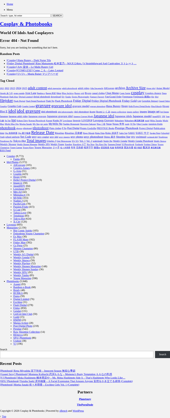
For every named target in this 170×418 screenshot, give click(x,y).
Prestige (17, 328)
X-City (17, 221)
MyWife (17, 197)
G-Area (17, 171)
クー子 (56, 147)
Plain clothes (55, 128)
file (152, 96)
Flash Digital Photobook (35, 101)
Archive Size (136, 88)
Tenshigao (163, 137)
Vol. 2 (89, 141)
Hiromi (165, 106)
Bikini (58, 93)
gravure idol (61, 105)
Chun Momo (112, 93)
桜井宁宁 (88, 147)
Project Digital (146, 128)
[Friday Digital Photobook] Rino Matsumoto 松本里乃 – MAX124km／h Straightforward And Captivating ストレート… (71, 63)
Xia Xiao (91, 144)
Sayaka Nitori (155, 133)
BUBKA (18, 293)
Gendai (17, 311)
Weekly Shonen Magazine (27, 144)
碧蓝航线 (105, 147)
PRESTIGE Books (105, 128)
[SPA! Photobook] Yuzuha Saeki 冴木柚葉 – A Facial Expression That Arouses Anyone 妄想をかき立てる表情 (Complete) (66, 381)
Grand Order (164, 101)
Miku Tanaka (156, 120)
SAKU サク (142, 133)
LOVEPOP (86, 120)
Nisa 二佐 (101, 124)
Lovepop (11, 224)
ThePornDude (85, 404)
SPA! (133, 137)
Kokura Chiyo (22, 120)
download (56, 96)
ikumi (92, 111)
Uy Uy (75, 141)
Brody (16, 290)
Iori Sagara (164, 112)
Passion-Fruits (20, 206)
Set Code (25, 136)
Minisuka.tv (19, 194)
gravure (43, 105)
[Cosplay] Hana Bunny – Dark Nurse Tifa (29, 60)
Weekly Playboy (22, 263)
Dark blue (13, 97)
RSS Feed (5, 150)
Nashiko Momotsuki (71, 124)
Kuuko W (57, 120)
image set (154, 111)
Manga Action (20, 323)
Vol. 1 (83, 141)
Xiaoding (68, 144)
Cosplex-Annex (153, 93)
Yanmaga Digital (114, 144)
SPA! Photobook (22, 337)
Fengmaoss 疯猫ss (142, 96)
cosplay (137, 92)
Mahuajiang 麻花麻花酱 (134, 120)
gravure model (80, 106)
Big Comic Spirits (22, 230)
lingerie (77, 120)
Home (10, 4)
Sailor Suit (123, 133)
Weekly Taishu (21, 275)
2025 (24, 88)
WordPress (78, 410)
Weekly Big (107, 141)
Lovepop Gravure (103, 120)
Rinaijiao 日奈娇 (73, 133)
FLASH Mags (20, 239)
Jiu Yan (8, 120)
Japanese (4, 116)
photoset (27, 128)
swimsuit (141, 136)
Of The (133, 124)
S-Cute (17, 209)
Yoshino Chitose (150, 144)
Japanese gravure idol (60, 116)
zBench (63, 410)
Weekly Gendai (120, 141)
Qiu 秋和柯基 (11, 133)
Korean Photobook (37, 120)
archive (120, 88)
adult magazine (54, 88)
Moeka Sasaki (25, 124)
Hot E (4, 111)
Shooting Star (123, 136)
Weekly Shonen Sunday (26, 269)
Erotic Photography (80, 96)
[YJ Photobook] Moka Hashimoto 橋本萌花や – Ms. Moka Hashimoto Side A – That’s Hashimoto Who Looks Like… (62, 377)
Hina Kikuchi (156, 106)
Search (3, 349)
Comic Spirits (125, 93)
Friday (16, 308)
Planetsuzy (85, 399)
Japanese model (142, 116)
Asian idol (151, 88)
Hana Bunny (113, 106)
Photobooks (13, 281)
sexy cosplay (43, 137)
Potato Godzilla (88, 128)
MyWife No (55, 123)
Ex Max (17, 236)
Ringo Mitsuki (88, 133)
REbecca (18, 334)
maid (147, 120)
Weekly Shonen (8, 144)
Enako (68, 96)
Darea (16, 296)
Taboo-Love (19, 212)
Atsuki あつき (6, 93)
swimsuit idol (152, 137)
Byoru (88, 93)
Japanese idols (123, 116)
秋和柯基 (119, 147)
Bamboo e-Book (22, 287)
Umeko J (51, 140)
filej (157, 96)
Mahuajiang (119, 120)
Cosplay (11, 156)
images (143, 111)
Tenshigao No (6, 141)
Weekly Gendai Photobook (140, 141)
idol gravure (29, 111)
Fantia (16, 159)
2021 (2, 88)
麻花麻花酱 (156, 147)
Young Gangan (16, 147)
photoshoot (41, 128)
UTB (16, 251)
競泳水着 (128, 147)
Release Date (42, 132)
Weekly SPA (44, 144)
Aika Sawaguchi (96, 88)
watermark (98, 141)
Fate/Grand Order (113, 96)
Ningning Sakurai (88, 124)
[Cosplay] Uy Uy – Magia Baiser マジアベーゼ (32, 73)
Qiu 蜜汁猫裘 (24, 133)
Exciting (17, 302)
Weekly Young (57, 144)
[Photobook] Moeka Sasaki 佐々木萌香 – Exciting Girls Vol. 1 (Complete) (39, 384)
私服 (112, 147)
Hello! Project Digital (24, 180)
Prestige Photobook (126, 128)
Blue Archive (68, 93)
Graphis (3, 106)
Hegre (124, 106)
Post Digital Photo (22, 326)
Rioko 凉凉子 (112, 133)
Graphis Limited (28, 106)
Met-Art (17, 191)
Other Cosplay (142, 124)
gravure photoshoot (97, 106)
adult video (83, 88)
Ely (63, 96)
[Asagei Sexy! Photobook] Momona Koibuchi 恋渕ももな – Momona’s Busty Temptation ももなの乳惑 (56, 374)
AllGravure (109, 88)
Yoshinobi (139, 144)
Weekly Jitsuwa (160, 141)
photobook (8, 128)
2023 (12, 88)
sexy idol (54, 137)
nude (127, 124)
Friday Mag (19, 242)
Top (4, 416)
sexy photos (77, 136)
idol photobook (49, 111)
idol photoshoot (81, 112)
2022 (7, 88)
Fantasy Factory (97, 97)
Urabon (17, 340)
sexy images (64, 137)
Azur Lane (30, 93)
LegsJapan (67, 120)
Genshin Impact (150, 100)
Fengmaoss (127, 96)
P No (64, 128)
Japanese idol (104, 116)
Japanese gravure (37, 116)
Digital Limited (26, 96)
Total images (36, 141)
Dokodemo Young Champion (28, 233)
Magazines (12, 227)
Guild (16, 317)
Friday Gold (129, 100)
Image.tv (17, 183)
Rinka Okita (100, 133)
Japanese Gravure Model (83, 116)
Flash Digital (19, 101)
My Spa (36, 124)
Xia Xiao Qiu (101, 144)
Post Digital (73, 128)
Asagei (17, 284)
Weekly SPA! (20, 272)
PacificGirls (19, 203)
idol (12, 111)
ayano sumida (19, 93)
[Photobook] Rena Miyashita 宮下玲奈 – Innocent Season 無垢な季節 (37, 370)
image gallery (133, 112)
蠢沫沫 (146, 147)
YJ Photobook (128, 144)
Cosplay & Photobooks (26, 24)
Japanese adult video (18, 116)
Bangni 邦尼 (51, 93)
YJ (14, 343)
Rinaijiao (59, 133)
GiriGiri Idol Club (22, 314)
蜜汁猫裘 (138, 147)
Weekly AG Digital (23, 254)
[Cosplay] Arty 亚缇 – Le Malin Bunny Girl (30, 67)
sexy (34, 136)
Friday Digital (82, 100)
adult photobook (69, 88)
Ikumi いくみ (103, 111)
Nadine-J (18, 200)
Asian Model (163, 88)
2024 (18, 88)
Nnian (109, 124)
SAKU (131, 133)
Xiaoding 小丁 (79, 144)
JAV (163, 116)
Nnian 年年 (118, 123)
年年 (73, 147)
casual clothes (98, 93)
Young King (28, 147)
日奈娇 (79, 147)
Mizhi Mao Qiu (12, 124)
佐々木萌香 (65, 147)
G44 (139, 101)
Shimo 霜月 (109, 137)
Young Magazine (43, 147)
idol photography (66, 112)
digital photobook (41, 96)
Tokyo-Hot (19, 140)
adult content (37, 88)
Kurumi (49, 120)
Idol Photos (13, 162)
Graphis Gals (14, 106)
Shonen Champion (23, 248)
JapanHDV (156, 116)
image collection (118, 112)
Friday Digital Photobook (106, 100)
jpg (13, 120)
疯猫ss (97, 147)
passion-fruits (156, 123)
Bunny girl (79, 93)
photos (19, 128)
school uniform (12, 137)
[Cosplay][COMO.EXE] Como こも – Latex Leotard (35, 70)
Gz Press (18, 245)
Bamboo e (41, 93)
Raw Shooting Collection (26, 331)
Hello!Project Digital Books (139, 106)
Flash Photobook (63, 101)
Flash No (50, 101)
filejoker (6, 100)
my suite (44, 124)
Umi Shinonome (64, 141)
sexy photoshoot (93, 136)
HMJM (17, 320)
